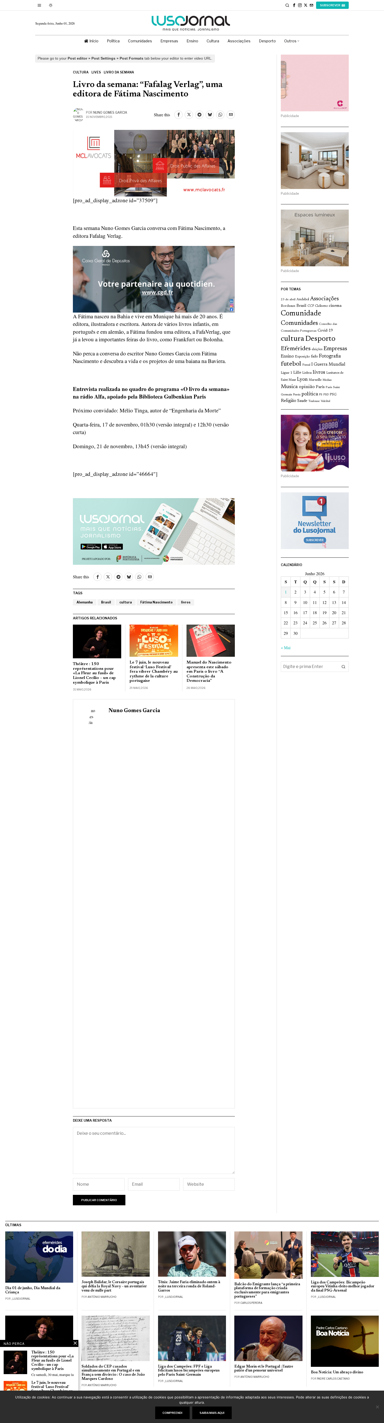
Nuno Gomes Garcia (110, 112)
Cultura (81, 72)
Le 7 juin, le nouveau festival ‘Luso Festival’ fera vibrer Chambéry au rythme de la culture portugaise (154, 671)
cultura (125, 602)
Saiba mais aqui (212, 1413)
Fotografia (330, 356)
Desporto (320, 339)
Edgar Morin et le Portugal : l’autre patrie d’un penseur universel (263, 1369)
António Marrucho (102, 1296)
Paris (320, 387)
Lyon (302, 379)
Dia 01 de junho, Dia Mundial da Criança (32, 1290)
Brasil (106, 602)
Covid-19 (325, 331)
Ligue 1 (286, 373)
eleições (317, 349)
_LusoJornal (20, 1298)
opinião (307, 386)
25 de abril (288, 299)
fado (314, 357)
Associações (324, 299)
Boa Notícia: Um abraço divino (337, 1372)
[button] (343, 666)
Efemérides (296, 349)
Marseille (315, 380)
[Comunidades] (154, 278)
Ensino (287, 356)
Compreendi (172, 1413)
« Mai (285, 647)
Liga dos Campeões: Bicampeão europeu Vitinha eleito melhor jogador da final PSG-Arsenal (342, 1287)
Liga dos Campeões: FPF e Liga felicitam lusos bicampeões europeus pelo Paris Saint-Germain (189, 1371)
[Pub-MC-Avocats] (154, 162)
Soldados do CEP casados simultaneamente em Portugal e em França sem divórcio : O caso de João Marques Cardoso (113, 1373)
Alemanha (85, 602)
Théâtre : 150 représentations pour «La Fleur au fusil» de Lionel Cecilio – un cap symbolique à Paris (94, 673)
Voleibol (325, 401)
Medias (327, 380)
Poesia (296, 394)
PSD (326, 394)
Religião (288, 401)
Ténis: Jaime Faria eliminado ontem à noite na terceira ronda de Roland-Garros (189, 1286)
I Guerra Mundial (328, 364)
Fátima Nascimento (156, 602)
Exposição (302, 356)
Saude (302, 401)
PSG (333, 394)
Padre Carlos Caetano (333, 1378)
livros (185, 602)
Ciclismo (321, 306)
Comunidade (301, 313)
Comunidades (299, 323)
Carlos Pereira (251, 1302)
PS (320, 394)
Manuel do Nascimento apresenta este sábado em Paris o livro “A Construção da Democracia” (209, 671)
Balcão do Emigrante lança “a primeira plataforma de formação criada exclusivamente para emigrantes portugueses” (267, 1290)
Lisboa (307, 373)
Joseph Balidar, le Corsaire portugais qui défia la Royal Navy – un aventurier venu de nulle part (114, 1286)
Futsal (306, 364)
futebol (291, 364)
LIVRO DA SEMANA (119, 72)
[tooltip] (294, 5)
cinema (335, 306)
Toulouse (314, 401)
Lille (297, 373)
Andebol (302, 299)
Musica (289, 386)
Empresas (335, 349)
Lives (96, 72)
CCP (310, 306)
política (309, 394)
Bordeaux (288, 306)
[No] (377, 1406)
